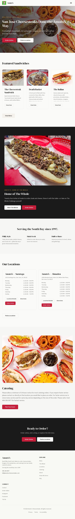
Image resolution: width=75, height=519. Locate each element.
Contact (4, 488)
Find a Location (25, 40)
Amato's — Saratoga (14, 273)
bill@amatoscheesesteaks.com (10, 473)
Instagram (5, 494)
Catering (41, 470)
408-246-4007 (5, 471)
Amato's (6, 457)
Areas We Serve (43, 476)
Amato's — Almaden (51, 273)
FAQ (40, 478)
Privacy (30, 512)
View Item (9, 105)
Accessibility (43, 512)
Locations (42, 467)
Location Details (11, 299)
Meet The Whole (12, 208)
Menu (40, 461)
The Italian (59, 89)
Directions (23, 299)
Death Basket (35, 89)
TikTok (4, 499)
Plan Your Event (10, 407)
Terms (36, 512)
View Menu (8, 116)
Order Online (9, 40)
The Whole (42, 464)
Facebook (5, 496)
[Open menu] (71, 3)
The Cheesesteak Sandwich (12, 91)
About (41, 473)
